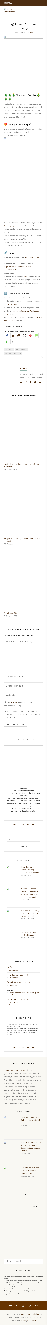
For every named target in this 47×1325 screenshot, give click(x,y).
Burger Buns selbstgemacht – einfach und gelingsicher (22, 539)
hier (25, 276)
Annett (32, 32)
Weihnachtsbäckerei (13, 354)
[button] (7, 335)
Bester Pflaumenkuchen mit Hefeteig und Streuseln (22, 465)
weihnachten (21, 350)
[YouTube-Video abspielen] (23, 73)
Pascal (23, 1320)
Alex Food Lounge (32, 257)
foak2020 (8, 350)
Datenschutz (13, 970)
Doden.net (31, 1320)
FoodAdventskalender (12, 304)
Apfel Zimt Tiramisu (13, 613)
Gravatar (14, 702)
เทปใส (10, 967)
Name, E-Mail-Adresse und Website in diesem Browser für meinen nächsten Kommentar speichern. (24, 714)
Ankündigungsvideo (11, 226)
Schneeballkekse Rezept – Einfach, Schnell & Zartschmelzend (30, 913)
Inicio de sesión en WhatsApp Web (18, 1000)
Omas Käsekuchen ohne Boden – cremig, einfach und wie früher (30, 870)
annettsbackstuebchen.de (15, 1070)
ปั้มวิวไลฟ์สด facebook (19, 982)
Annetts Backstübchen (30, 1314)
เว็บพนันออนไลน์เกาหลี (17, 975)
